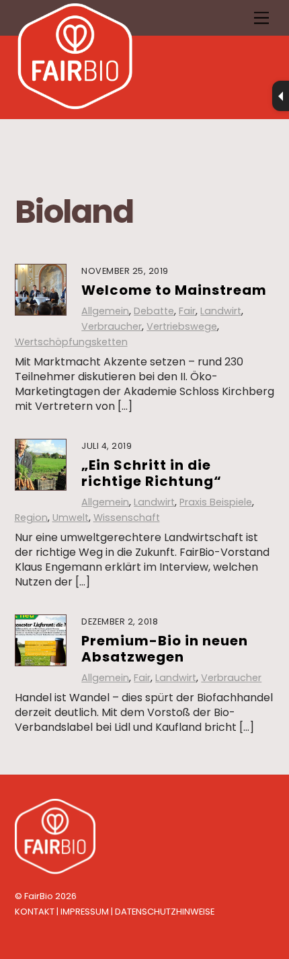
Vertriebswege (182, 326)
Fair (187, 311)
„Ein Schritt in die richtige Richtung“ (151, 473)
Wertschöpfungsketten (71, 342)
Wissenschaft (126, 517)
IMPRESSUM (84, 911)
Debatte (154, 311)
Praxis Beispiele (215, 502)
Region (31, 517)
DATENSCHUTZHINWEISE (164, 911)
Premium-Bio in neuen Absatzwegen (164, 648)
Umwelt (70, 517)
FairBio (38, 896)
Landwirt (220, 311)
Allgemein (105, 311)
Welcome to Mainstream (174, 290)
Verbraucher (111, 326)
